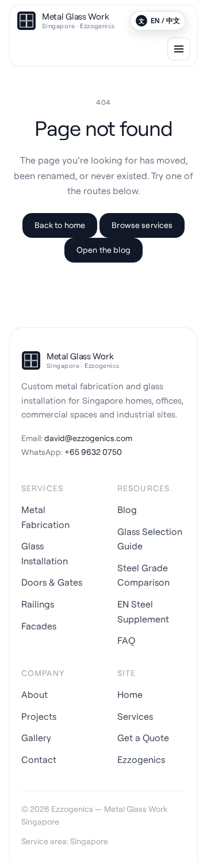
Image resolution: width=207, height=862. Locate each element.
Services (135, 716)
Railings (37, 604)
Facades (38, 626)
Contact (38, 759)
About (34, 694)
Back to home (60, 225)
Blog (127, 509)
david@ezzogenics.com (88, 438)
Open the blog (103, 250)
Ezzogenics (141, 759)
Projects (38, 716)
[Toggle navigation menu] (178, 48)
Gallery (36, 737)
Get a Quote (143, 737)
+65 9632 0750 (93, 452)
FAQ (126, 640)
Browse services (142, 225)
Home (130, 694)
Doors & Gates (51, 582)
